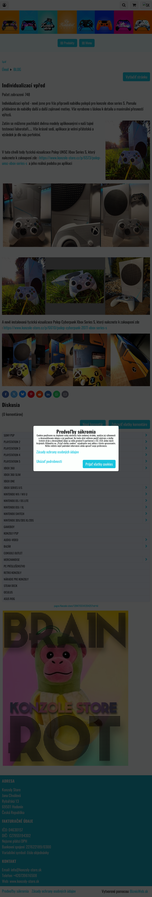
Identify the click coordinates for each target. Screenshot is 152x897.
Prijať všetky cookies (99, 464)
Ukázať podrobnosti (49, 461)
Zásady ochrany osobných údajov (57, 451)
